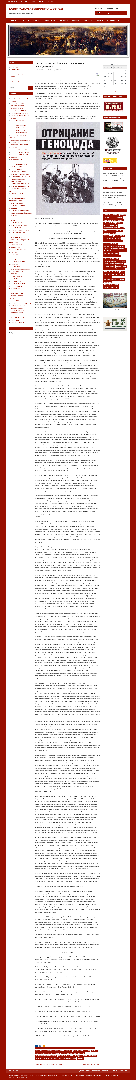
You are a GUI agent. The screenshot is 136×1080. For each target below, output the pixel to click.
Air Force (107, 215)
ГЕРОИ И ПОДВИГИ (17, 169)
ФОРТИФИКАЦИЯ (17, 313)
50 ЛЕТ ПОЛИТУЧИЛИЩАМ (20, 98)
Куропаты (46, 1058)
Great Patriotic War (82, 1048)
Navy (105, 230)
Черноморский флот (110, 279)
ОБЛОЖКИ (14, 259)
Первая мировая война (111, 271)
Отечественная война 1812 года (114, 269)
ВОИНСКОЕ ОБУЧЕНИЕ (19, 162)
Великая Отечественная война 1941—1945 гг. (114, 249)
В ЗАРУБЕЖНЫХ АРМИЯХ (19, 113)
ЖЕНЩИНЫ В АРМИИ (18, 179)
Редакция (36, 20)
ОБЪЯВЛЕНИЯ (15, 69)
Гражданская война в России (113, 264)
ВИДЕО (13, 79)
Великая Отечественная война (46, 1056)
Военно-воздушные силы (112, 256)
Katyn (93, 1048)
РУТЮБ (41, 1)
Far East (120, 220)
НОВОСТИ (14, 67)
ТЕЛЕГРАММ (33, 1)
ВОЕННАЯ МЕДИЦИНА (18, 125)
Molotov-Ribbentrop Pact (63, 1050)
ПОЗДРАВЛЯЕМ (16, 72)
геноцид (77, 1056)
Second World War (110, 238)
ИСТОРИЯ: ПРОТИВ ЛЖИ (19, 225)
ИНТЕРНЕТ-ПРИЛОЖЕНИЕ (19, 196)
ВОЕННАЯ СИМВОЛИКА (19, 132)
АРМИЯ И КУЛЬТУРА (18, 103)
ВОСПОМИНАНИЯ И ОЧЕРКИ (20, 164)
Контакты (88, 20)
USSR (37, 1053)
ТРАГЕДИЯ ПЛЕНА (17, 308)
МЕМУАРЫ (14, 235)
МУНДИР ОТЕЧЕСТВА (18, 237)
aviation (123, 215)
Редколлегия (50, 20)
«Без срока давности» (58, 1053)
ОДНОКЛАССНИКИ (13, 1)
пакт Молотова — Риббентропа (61, 1058)
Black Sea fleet (109, 217)
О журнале (12, 20)
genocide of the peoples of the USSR (62, 1048)
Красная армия (121, 266)
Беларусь (81, 1053)
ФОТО (13, 77)
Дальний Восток (109, 266)
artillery (115, 215)
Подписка (75, 20)
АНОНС (13, 101)
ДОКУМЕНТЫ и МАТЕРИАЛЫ (20, 176)
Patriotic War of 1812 (115, 230)
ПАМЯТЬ (14, 274)
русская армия (109, 287)
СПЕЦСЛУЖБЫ (16, 300)
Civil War (119, 217)
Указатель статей (113, 20)
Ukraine (94, 1050)
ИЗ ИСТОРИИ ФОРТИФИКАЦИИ (21, 184)
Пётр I (122, 271)
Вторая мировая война (65, 1056)
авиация (121, 279)
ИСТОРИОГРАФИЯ (17, 203)
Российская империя (111, 274)
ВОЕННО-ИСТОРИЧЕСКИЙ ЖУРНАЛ (36, 9)
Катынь (38, 1058)
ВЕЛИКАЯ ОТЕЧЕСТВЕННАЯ (20, 115)
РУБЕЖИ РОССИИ (17, 293)
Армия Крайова (71, 1053)
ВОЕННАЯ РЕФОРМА (18, 130)
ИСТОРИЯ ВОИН (16, 215)
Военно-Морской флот (111, 253)
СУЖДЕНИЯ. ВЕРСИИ (18, 305)
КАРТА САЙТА (16, 81)
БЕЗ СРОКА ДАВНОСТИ (53, 70)
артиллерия (108, 282)
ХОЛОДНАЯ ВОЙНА (17, 318)
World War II (45, 1053)
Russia (114, 233)
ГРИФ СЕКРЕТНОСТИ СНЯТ (20, 174)
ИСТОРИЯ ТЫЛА (16, 223)
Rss (52, 1)
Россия (122, 274)
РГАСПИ (13, 291)
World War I (108, 241)
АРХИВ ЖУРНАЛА (17, 108)
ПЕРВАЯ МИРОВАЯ (17, 276)
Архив (99, 20)
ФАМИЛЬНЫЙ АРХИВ (18, 310)
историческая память (111, 284)
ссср (117, 287)
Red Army (107, 233)
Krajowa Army (40, 1050)
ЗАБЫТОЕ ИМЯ (16, 181)
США (110, 277)
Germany (119, 222)
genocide (46, 1048)
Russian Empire (119, 235)
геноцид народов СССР (89, 1056)
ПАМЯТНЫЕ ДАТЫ (17, 74)
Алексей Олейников (110, 243)
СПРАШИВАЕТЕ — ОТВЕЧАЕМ (21, 303)
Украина (80, 1058)
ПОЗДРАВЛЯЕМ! (16, 281)
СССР (74, 1058)
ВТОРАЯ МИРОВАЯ (17, 167)
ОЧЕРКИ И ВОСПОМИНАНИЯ (20, 269)
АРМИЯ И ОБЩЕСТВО (18, 106)
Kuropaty (50, 1050)
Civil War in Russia (110, 220)
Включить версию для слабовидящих (112, 13)
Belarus (38, 1048)
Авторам (63, 20)
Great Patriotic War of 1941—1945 (114, 228)
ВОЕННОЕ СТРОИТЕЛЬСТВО (20, 152)
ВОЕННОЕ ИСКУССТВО (19, 150)
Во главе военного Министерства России (87, 1064)
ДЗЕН (47, 1)
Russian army (108, 235)
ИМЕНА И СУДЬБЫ (17, 193)
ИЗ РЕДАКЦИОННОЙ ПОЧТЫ (20, 186)
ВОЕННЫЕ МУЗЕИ (17, 159)
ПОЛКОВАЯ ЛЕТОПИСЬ (18, 283)
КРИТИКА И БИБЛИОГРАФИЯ (20, 230)
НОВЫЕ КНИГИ (16, 257)
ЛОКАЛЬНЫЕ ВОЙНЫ (18, 232)
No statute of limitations (81, 1050)
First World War (109, 222)
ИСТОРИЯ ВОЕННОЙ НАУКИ (20, 210)
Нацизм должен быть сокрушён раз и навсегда (50, 1064)
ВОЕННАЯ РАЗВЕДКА (18, 128)
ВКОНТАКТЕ (24, 1)
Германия (122, 261)
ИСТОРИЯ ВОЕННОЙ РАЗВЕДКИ (21, 213)
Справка (24, 20)
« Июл (114, 91)
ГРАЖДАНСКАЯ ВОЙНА (19, 171)
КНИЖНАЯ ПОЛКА (17, 227)
